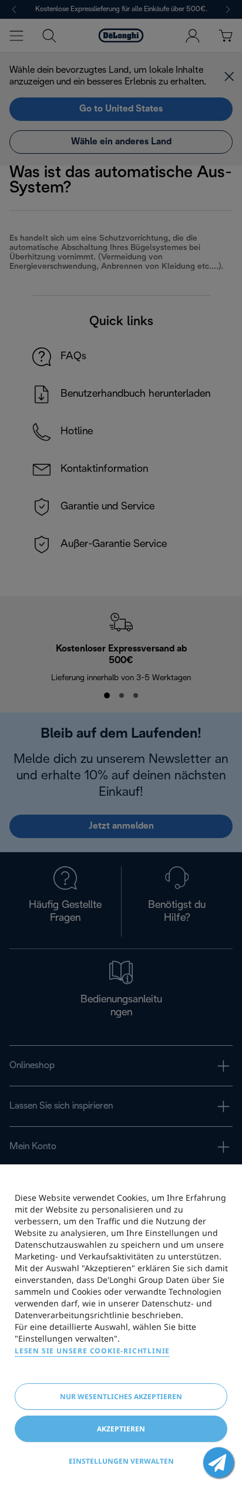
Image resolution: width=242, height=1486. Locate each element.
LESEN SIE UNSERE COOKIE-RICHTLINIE (92, 1351)
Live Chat (218, 1462)
